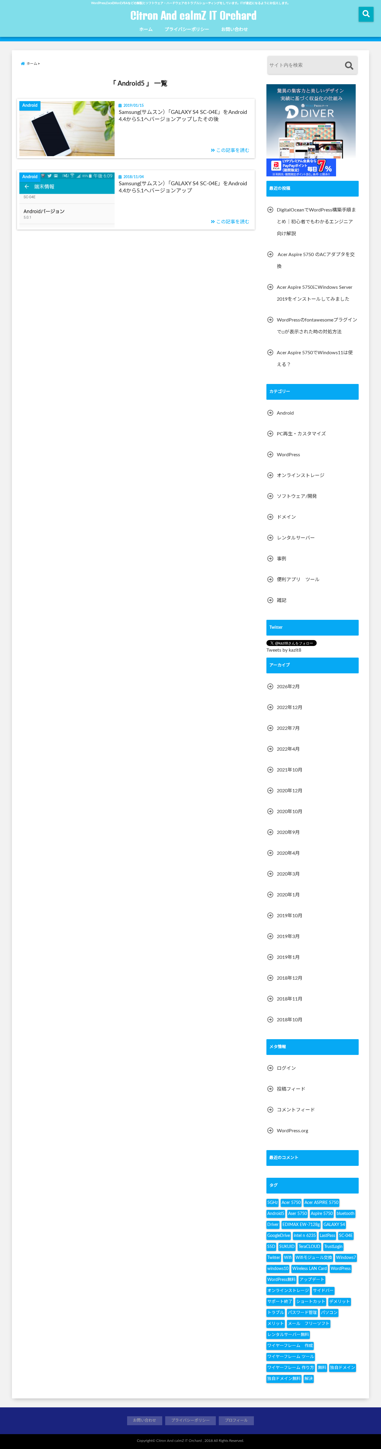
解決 (309, 1379)
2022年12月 (289, 707)
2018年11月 (289, 999)
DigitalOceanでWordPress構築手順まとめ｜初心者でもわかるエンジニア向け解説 (316, 222)
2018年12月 (289, 978)
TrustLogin (333, 1247)
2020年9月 (288, 832)
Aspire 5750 (322, 1214)
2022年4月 (288, 749)
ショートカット (310, 1302)
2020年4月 (288, 853)
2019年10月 (289, 915)
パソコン (329, 1313)
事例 (281, 558)
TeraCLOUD (309, 1247)
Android (285, 413)
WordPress (288, 454)
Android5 (275, 1214)
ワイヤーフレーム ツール (290, 1357)
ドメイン (286, 517)
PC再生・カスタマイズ (301, 434)
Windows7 (346, 1258)
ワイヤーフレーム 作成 (290, 1346)
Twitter (273, 1258)
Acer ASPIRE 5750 (321, 1203)
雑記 (281, 600)
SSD (271, 1247)
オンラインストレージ (300, 475)
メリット (275, 1324)
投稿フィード (291, 1089)
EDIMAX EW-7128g (301, 1225)
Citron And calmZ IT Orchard (193, 15)
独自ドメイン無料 (284, 1379)
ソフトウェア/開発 (297, 496)
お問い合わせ (234, 29)
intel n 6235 (305, 1236)
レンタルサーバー (296, 538)
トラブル (275, 1313)
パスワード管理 (302, 1313)
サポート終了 (279, 1302)
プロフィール (236, 1421)
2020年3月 (288, 874)
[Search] (349, 66)
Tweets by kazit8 (283, 650)
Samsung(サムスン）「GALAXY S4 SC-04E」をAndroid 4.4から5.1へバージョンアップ (183, 187)
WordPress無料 (281, 1280)
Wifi (288, 1258)
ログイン (286, 1068)
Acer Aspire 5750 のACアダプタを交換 (316, 260)
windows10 (277, 1269)
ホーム (146, 29)
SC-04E (346, 1236)
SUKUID (287, 1247)
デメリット (339, 1302)
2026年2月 (288, 686)
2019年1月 (288, 957)
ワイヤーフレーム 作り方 (290, 1368)
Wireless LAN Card (309, 1269)
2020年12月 (289, 790)
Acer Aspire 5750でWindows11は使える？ (315, 358)
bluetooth (346, 1214)
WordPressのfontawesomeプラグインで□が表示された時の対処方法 (317, 326)
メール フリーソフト (309, 1324)
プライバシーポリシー (187, 29)
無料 (322, 1368)
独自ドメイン (342, 1368)
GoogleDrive (278, 1236)
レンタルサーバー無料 (288, 1335)
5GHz (272, 1203)
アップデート (311, 1280)
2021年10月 (289, 770)
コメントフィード (296, 1110)
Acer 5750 (291, 1203)
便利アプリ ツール (298, 579)
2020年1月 (288, 895)
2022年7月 (288, 728)
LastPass (327, 1236)
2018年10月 (289, 1019)
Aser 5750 (297, 1214)
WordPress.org (292, 1130)
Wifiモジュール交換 (314, 1258)
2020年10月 (289, 811)
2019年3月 (288, 936)
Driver (273, 1225)
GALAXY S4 (334, 1225)
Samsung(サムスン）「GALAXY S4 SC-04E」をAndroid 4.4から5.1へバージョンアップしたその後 (183, 116)
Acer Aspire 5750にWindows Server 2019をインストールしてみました (314, 293)
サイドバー (323, 1291)
